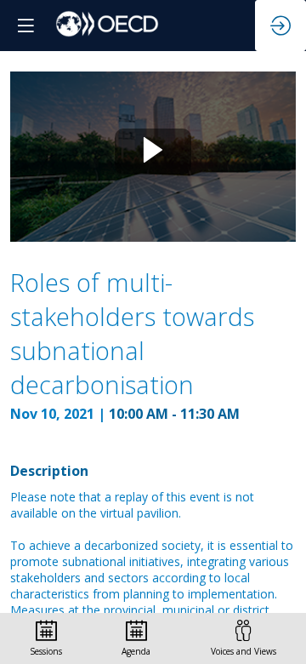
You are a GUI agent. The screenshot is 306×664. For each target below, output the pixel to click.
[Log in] (280, 25)
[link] (46, 638)
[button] (25, 25)
